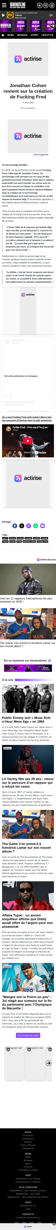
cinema (12, 538)
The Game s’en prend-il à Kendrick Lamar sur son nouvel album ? (26, 847)
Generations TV (28, 1205)
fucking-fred (42, 541)
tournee (44, 538)
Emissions (28, 1135)
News (10, 35)
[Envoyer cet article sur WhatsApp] (35, 527)
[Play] (3, 15)
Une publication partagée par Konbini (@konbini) (28, 411)
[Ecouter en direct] (39, 5)
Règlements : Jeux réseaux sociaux (28, 1190)
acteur (12, 541)
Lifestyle (48, 35)
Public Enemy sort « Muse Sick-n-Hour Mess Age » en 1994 (26, 719)
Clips (28, 1208)
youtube (28, 538)
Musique (22, 35)
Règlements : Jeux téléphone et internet (28, 1197)
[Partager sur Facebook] (14, 527)
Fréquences (28, 1148)
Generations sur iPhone (28, 1178)
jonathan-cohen (29, 541)
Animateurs (28, 1138)
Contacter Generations (28, 1217)
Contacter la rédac (28, 1170)
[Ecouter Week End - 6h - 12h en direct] (28, 668)
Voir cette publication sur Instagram (21, 376)
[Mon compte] (52, 5)
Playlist (28, 1141)
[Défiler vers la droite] (48, 1063)
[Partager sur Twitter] (21, 527)
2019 (19, 541)
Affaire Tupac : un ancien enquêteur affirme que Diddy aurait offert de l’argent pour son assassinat (27, 920)
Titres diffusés (28, 1145)
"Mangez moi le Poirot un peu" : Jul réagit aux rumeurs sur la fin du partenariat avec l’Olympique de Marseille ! (27, 1002)
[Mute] (51, 15)
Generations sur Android (28, 1181)
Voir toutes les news (28, 1035)
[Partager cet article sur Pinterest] (28, 527)
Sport (34, 35)
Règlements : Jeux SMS (28, 1193)
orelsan (20, 538)
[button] (14, 1063)
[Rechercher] (45, 5)
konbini (36, 538)
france (5, 541)
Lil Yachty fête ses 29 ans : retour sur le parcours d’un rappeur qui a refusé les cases (28, 782)
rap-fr (5, 538)
